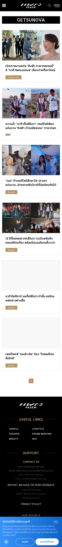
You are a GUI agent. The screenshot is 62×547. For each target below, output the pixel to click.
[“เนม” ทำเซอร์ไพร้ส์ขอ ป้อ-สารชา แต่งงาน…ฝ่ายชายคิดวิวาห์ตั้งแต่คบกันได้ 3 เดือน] (31, 160)
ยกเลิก (25, 542)
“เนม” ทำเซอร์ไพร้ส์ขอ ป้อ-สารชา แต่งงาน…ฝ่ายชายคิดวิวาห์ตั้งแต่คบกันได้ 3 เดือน (30, 184)
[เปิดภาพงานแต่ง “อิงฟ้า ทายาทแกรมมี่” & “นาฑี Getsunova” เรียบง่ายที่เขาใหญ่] (31, 45)
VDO (34, 439)
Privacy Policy (31, 504)
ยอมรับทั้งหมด (47, 542)
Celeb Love (13, 77)
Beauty (13, 439)
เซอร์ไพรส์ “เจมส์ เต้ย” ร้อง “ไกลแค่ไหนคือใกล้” (29, 356)
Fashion (14, 434)
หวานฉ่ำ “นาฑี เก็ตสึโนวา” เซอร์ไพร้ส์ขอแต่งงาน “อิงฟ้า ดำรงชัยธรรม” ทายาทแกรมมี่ (30, 128)
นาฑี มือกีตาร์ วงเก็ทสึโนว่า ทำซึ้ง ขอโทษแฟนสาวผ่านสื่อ (29, 298)
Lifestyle (38, 429)
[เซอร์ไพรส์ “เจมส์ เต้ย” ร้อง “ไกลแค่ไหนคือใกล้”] (31, 333)
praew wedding (42, 434)
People (11, 192)
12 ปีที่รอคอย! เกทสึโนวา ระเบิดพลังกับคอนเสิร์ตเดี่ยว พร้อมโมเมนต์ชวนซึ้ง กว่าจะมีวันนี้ (30, 242)
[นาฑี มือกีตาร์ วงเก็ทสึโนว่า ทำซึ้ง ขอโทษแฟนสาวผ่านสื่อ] (31, 275)
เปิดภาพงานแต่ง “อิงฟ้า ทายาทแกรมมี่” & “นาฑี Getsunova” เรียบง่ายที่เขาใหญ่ (30, 68)
